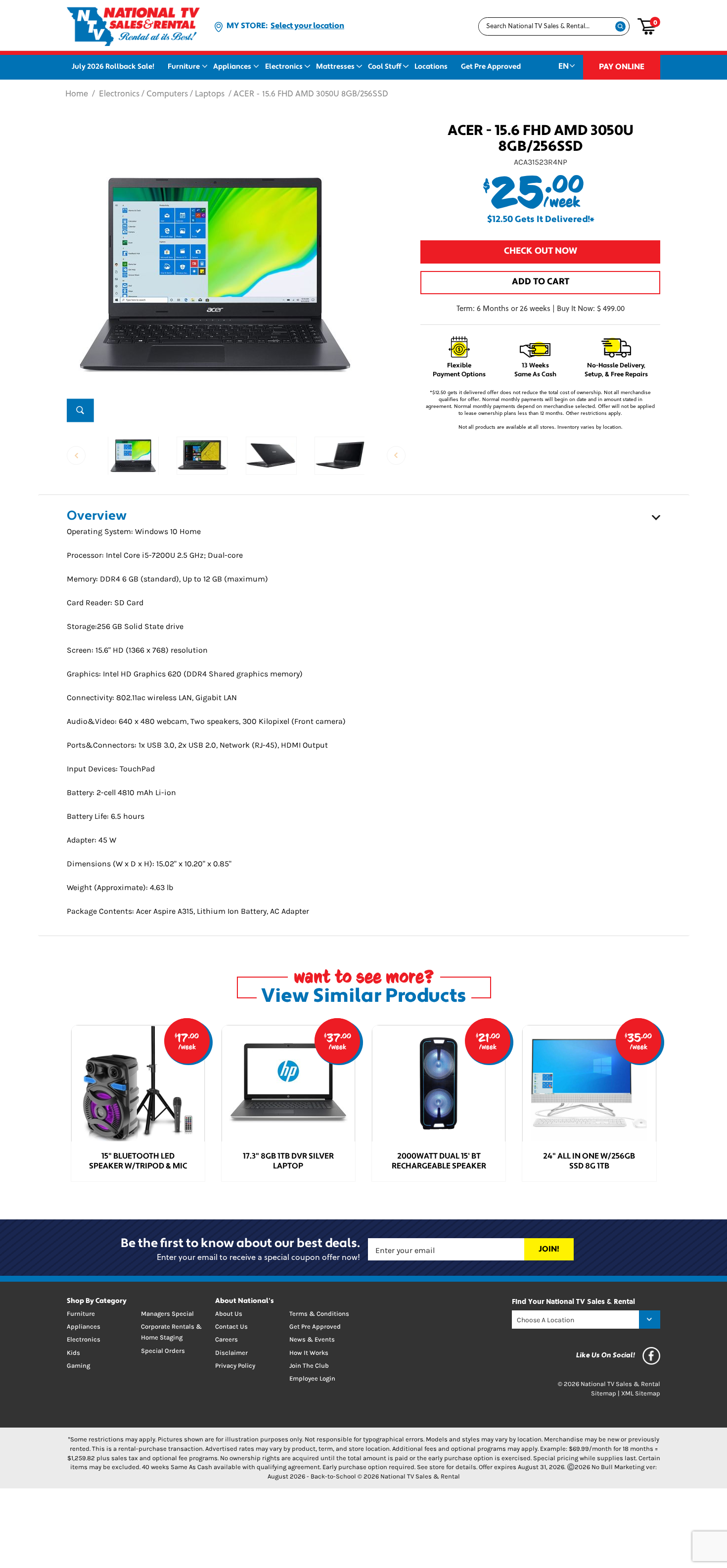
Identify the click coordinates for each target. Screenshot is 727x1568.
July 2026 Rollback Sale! (113, 67)
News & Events (312, 1339)
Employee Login (312, 1378)
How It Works (308, 1352)
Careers (226, 1339)
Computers (167, 94)
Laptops (210, 94)
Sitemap (603, 1393)
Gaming (78, 1365)
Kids (73, 1352)
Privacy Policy (235, 1365)
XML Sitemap (640, 1393)
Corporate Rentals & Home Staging (171, 1332)
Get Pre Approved (491, 67)
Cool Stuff (384, 67)
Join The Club (309, 1365)
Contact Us (231, 1326)
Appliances (232, 67)
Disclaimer (231, 1352)
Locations (431, 67)
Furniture (184, 67)
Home (76, 94)
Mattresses (335, 67)
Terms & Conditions (319, 1313)
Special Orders (163, 1350)
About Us (228, 1313)
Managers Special (167, 1313)
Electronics (284, 67)
